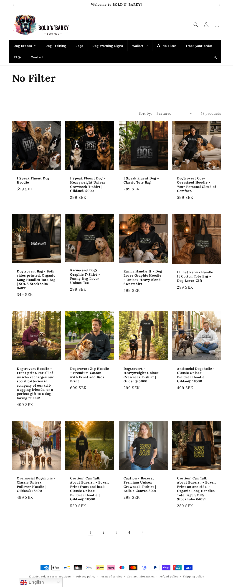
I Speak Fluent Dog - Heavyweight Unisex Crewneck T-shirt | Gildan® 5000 (87, 184)
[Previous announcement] (13, 4)
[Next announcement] (220, 4)
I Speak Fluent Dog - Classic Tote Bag (141, 180)
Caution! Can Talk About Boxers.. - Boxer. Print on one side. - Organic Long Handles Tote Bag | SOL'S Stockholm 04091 (196, 488)
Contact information (141, 576)
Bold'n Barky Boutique (56, 576)
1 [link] (90, 532)
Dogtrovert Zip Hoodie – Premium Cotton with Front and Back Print (89, 375)
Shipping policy (193, 576)
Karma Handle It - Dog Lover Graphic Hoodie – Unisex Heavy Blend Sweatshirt (143, 277)
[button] (195, 25)
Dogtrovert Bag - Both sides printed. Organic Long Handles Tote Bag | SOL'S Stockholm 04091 (36, 279)
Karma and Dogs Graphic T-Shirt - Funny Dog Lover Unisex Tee (85, 276)
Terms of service (111, 576)
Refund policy (169, 576)
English (35, 582)
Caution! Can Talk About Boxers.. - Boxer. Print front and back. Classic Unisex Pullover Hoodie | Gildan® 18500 (89, 488)
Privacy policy (85, 576)
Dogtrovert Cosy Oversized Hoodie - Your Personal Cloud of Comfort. (196, 184)
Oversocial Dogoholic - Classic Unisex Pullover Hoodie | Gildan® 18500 (36, 484)
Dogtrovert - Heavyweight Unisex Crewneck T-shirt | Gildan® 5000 (141, 375)
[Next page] (142, 532)
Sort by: (145, 113)
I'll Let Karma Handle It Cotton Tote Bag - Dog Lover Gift (195, 276)
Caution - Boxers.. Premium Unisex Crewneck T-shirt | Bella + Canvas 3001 (140, 484)
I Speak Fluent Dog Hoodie (33, 180)
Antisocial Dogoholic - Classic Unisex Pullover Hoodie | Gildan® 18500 (196, 375)
